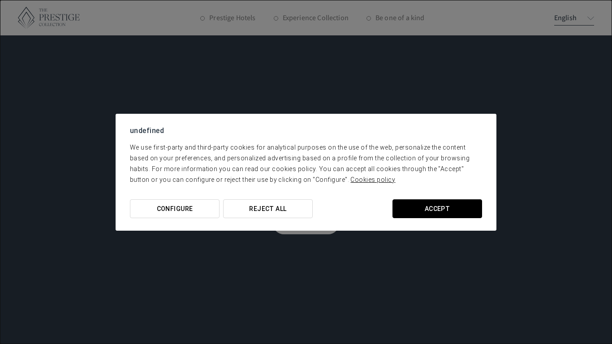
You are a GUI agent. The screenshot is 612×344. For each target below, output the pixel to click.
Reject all (267, 208)
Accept (437, 208)
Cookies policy (372, 179)
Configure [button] (175, 208)
